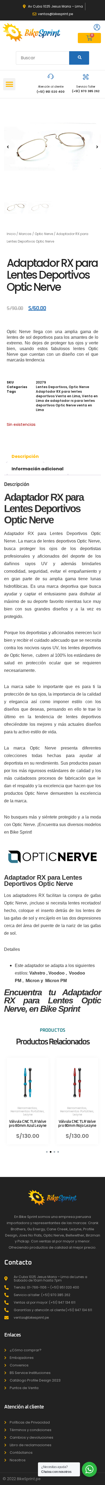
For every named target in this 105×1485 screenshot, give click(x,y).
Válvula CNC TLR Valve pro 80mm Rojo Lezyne (77, 1123)
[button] (9, 84)
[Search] (79, 58)
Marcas (25, 234)
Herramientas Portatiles (27, 1111)
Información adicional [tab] (38, 469)
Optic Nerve (44, 234)
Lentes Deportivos (51, 387)
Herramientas (27, 1108)
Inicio (11, 234)
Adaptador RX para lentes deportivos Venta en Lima (59, 393)
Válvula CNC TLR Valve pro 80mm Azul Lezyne (28, 1123)
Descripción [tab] (25, 456)
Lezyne (28, 1114)
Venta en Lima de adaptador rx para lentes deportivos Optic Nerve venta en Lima (67, 403)
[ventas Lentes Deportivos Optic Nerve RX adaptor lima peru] (52, 146)
